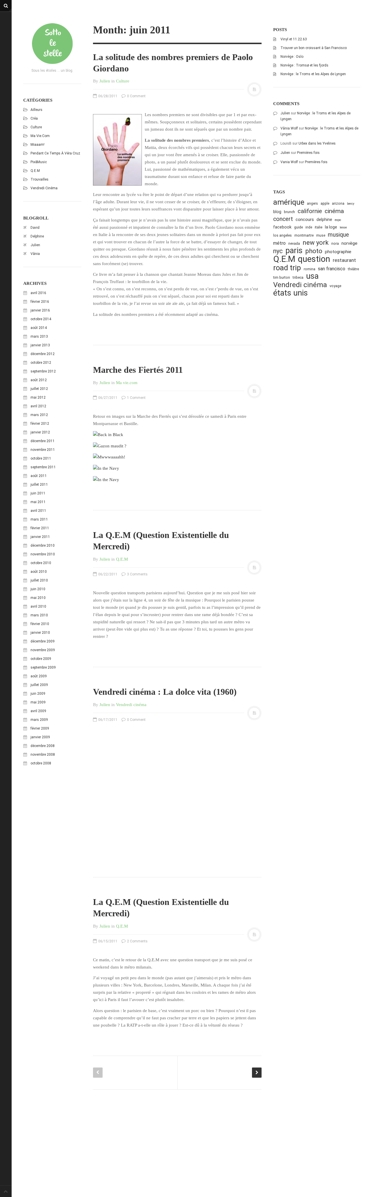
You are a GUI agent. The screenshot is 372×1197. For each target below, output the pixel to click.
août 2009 (39, 676)
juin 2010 (38, 589)
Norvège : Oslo (291, 57)
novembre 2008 (43, 755)
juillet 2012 (39, 389)
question (314, 259)
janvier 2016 (40, 310)
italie (318, 227)
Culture (36, 127)
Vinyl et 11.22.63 (293, 39)
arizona (338, 203)
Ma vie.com (40, 136)
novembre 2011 (43, 450)
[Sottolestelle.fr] (52, 43)
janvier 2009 (40, 737)
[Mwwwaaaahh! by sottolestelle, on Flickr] (109, 456)
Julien (35, 245)
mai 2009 (38, 702)
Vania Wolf (289, 162)
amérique (288, 202)
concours (305, 219)
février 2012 (40, 424)
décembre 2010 (43, 545)
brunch (289, 212)
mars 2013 (39, 336)
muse (320, 235)
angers (312, 203)
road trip (287, 267)
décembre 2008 (43, 746)
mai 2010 (38, 598)
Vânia (35, 254)
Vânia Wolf (289, 128)
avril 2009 (38, 711)
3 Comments (137, 574)
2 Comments (137, 941)
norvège (349, 243)
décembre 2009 (43, 641)
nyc (278, 251)
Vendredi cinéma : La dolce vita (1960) (165, 691)
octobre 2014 (41, 319)
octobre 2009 (41, 659)
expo (338, 220)
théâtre (353, 269)
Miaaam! (37, 145)
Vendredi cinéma (44, 188)
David (35, 228)
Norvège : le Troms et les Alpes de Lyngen (313, 74)
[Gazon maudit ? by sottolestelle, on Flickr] (109, 445)
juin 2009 (38, 694)
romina (309, 269)
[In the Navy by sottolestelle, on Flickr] (106, 468)
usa (312, 276)
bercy (350, 204)
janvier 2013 (40, 345)
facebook (282, 227)
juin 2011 (38, 493)
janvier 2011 (40, 537)
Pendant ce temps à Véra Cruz (55, 153)
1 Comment (136, 398)
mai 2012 (38, 397)
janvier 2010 (40, 633)
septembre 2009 (43, 667)
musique (338, 234)
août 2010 (39, 572)
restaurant (344, 260)
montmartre (304, 235)
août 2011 (39, 476)
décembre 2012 (43, 354)
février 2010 (40, 624)
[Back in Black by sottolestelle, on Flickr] (108, 434)
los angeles (282, 235)
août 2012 (39, 380)
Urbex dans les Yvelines (317, 143)
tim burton (281, 277)
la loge (331, 227)
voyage (335, 286)
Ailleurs (36, 110)
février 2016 (40, 302)
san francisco (331, 268)
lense (343, 227)
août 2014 (39, 328)
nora (335, 243)
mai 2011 (38, 502)
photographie (338, 251)
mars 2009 (39, 720)
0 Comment (136, 96)
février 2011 (40, 528)
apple (325, 203)
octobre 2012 (41, 363)
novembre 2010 (43, 554)
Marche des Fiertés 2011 (138, 370)
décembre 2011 (43, 441)
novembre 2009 (43, 650)
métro (279, 243)
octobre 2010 (41, 563)
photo (313, 251)
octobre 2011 (41, 458)
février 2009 (40, 728)
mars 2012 (39, 415)
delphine (324, 219)
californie (310, 211)
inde (308, 227)
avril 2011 (38, 511)
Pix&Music (39, 162)
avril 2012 (38, 406)
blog (277, 211)
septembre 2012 (43, 371)
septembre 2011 (43, 467)
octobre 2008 (41, 763)
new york (316, 242)
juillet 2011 (39, 485)
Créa (34, 118)
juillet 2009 (39, 685)
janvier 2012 (40, 432)
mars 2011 (39, 519)
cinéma (334, 211)
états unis (290, 293)
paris (294, 250)
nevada (294, 243)
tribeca (298, 277)
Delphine (37, 236)
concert (283, 219)
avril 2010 (38, 606)
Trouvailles (40, 179)
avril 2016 (38, 293)
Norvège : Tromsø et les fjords (304, 65)
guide (298, 227)
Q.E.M (35, 171)
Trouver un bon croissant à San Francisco (313, 48)
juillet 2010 (39, 580)
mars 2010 (39, 615)
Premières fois (308, 153)
